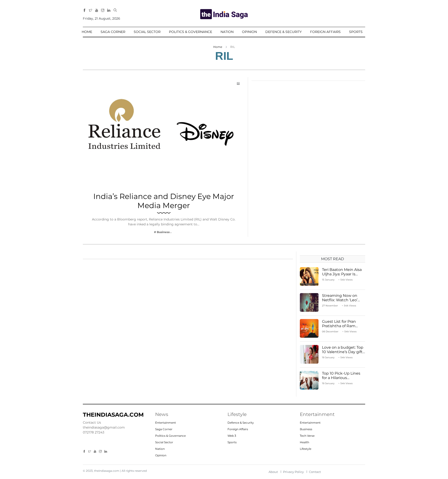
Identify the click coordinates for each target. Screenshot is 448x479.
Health (304, 442)
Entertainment (165, 422)
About (273, 472)
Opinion (249, 32)
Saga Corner (113, 32)
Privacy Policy (293, 472)
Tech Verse (307, 435)
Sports (356, 32)
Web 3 (232, 435)
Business (306, 429)
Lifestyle (305, 449)
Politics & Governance (190, 32)
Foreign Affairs (325, 32)
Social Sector (147, 32)
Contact (315, 472)
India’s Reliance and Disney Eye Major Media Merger (163, 201)
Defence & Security (283, 32)
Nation (227, 32)
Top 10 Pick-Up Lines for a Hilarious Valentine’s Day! (341, 377)
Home (87, 32)
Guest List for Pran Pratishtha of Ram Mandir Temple (339, 325)
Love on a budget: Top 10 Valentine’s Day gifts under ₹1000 (343, 351)
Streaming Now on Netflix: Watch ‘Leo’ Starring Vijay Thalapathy (339, 302)
